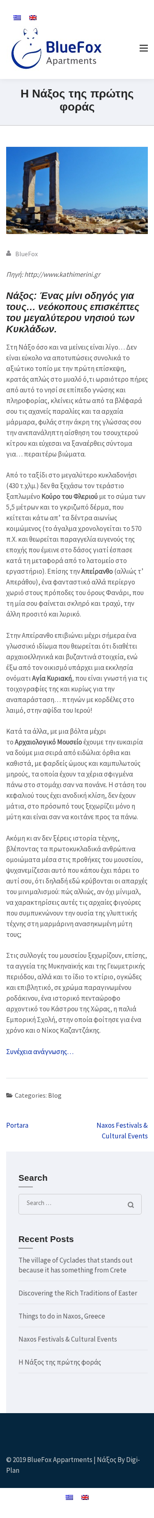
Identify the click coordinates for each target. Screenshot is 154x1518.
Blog (55, 1095)
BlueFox (26, 254)
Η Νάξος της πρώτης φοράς (59, 1362)
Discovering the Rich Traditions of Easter (77, 1293)
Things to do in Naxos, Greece (61, 1316)
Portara (17, 1125)
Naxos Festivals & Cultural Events (67, 1339)
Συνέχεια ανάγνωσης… (40, 1051)
